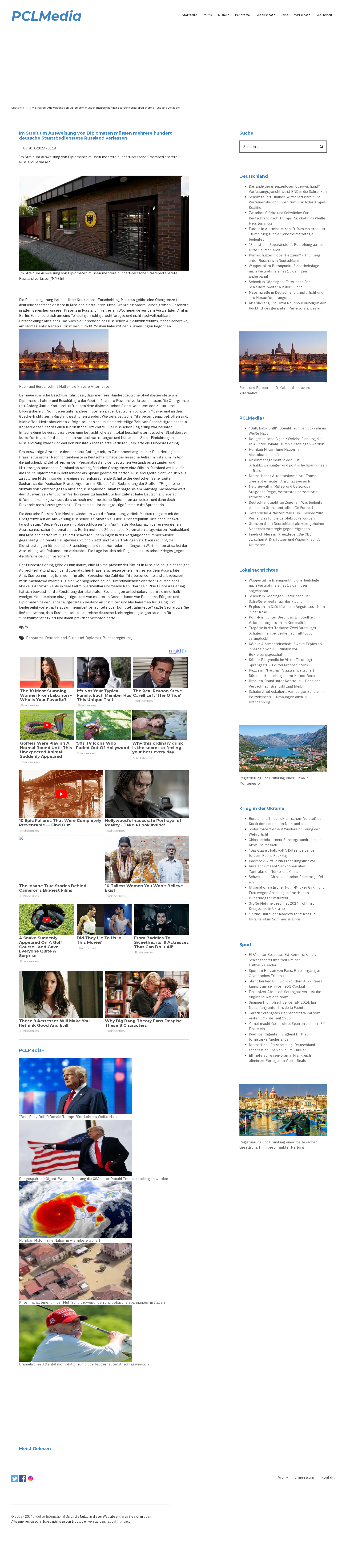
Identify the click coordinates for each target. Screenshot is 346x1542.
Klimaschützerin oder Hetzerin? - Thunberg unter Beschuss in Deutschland (284, 258)
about (112, 1521)
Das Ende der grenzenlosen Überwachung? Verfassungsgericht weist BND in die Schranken (288, 189)
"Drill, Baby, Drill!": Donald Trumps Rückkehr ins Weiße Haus (68, 1116)
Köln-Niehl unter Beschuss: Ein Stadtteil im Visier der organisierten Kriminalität (284, 620)
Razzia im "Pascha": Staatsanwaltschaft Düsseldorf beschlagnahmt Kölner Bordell (284, 673)
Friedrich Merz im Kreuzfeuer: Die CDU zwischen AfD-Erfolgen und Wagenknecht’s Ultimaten (284, 539)
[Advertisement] (173, 63)
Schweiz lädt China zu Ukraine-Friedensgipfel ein (286, 879)
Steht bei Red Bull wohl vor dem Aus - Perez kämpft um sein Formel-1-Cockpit (285, 984)
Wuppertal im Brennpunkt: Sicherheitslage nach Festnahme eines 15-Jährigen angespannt (284, 271)
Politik (207, 15)
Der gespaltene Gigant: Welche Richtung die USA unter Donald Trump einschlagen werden (93, 1178)
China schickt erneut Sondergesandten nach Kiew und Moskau (285, 842)
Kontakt (328, 1477)
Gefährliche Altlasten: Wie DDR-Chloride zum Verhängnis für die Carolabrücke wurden (286, 516)
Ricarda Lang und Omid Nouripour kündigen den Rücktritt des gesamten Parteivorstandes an (287, 306)
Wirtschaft (302, 15)
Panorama (242, 15)
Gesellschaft (265, 15)
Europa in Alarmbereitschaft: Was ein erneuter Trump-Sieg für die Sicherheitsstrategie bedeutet (287, 234)
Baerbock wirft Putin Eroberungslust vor (282, 861)
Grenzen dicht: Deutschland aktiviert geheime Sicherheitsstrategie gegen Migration (286, 526)
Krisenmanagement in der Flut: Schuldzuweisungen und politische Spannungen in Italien (92, 1302)
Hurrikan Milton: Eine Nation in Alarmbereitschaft (59, 1240)
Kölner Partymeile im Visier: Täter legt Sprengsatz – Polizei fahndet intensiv (280, 662)
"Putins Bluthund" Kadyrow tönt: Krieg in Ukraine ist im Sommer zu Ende (282, 917)
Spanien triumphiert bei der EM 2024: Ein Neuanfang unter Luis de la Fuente (282, 1005)
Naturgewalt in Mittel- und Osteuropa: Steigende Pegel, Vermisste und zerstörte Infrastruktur (283, 491)
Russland (76, 637)
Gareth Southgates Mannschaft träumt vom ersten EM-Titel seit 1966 (284, 1016)
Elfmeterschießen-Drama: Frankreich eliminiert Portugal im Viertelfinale (280, 1058)
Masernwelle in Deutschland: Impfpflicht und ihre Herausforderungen (286, 295)
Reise (285, 15)
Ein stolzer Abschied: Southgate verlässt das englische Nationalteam (285, 994)
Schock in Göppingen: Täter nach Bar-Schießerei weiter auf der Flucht (280, 284)
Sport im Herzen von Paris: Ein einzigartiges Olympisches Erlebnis (285, 973)
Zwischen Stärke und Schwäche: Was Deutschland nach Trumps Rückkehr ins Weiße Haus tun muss (287, 218)
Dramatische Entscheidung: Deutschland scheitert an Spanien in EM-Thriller (282, 1047)
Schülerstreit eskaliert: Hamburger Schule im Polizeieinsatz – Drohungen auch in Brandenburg (286, 696)
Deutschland (56, 637)
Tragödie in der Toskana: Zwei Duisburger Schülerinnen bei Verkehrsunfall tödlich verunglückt (282, 633)
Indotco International (49, 1516)
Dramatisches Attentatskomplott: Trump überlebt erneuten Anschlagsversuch (84, 1364)
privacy (125, 1521)
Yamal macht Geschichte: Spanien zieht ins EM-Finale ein (288, 1026)
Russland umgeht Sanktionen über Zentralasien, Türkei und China (277, 869)
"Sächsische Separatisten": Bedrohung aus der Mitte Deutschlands (287, 247)
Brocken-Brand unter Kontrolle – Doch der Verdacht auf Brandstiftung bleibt (284, 684)
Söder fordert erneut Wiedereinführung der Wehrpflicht (284, 832)
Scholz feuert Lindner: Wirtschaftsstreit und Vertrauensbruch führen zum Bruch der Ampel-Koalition (288, 202)
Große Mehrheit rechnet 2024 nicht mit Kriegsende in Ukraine (281, 906)
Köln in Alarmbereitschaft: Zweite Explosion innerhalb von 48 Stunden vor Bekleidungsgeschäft (285, 649)
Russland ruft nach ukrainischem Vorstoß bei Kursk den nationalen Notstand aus (285, 821)
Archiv (283, 1477)
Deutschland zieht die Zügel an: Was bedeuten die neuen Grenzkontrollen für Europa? (287, 505)
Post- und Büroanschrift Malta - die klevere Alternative (64, 386)
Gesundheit (324, 15)
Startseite (189, 15)
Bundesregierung (117, 637)
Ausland (223, 15)
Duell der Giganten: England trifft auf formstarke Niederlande (279, 1037)
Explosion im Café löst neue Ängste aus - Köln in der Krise (287, 609)
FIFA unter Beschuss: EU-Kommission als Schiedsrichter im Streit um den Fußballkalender (282, 959)
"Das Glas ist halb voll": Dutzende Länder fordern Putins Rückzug (282, 853)
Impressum (304, 1477)
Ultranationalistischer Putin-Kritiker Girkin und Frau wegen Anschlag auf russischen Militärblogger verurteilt (286, 892)
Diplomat (93, 637)
